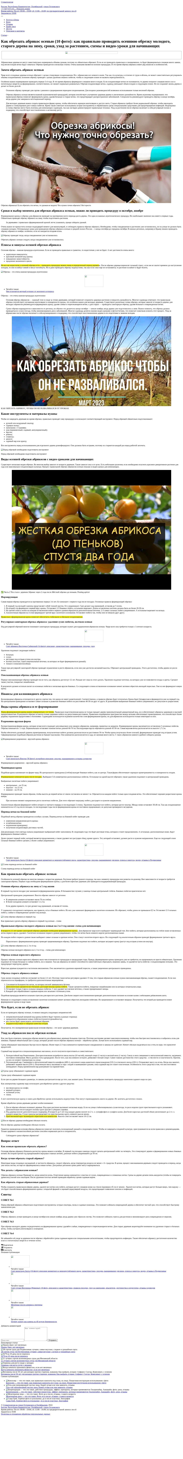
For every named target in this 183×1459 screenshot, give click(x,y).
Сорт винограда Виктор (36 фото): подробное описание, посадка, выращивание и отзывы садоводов (49, 759)
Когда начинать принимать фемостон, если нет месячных (25, 1370)
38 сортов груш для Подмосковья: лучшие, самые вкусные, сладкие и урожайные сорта (38, 1352)
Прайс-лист (11, 26)
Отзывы (9, 24)
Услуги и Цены (12, 20)
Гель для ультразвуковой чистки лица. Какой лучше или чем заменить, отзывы (39, 1387)
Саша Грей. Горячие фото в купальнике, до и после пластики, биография (37, 1401)
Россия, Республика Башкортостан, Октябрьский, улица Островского (30, 6)
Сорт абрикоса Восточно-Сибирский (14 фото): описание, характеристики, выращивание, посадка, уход (50, 646)
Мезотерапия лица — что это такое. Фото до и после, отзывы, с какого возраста (40, 1396)
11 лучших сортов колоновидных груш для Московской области (28, 1361)
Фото (8, 22)
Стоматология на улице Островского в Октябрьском (25, 1405)
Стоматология (7, 2)
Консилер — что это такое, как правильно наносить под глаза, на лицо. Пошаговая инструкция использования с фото (56, 1383)
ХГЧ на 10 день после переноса (14, 1356)
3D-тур (9, 29)
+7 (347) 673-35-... (15, 9)
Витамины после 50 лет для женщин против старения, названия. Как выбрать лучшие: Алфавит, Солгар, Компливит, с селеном (55, 1374)
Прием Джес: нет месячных (12, 1347)
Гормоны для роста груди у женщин (16, 1365)
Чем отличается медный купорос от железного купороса (30, 291)
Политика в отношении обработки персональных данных (25, 1414)
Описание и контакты (15, 31)
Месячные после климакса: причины (26, 1305)
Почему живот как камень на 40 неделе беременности (34, 1322)
